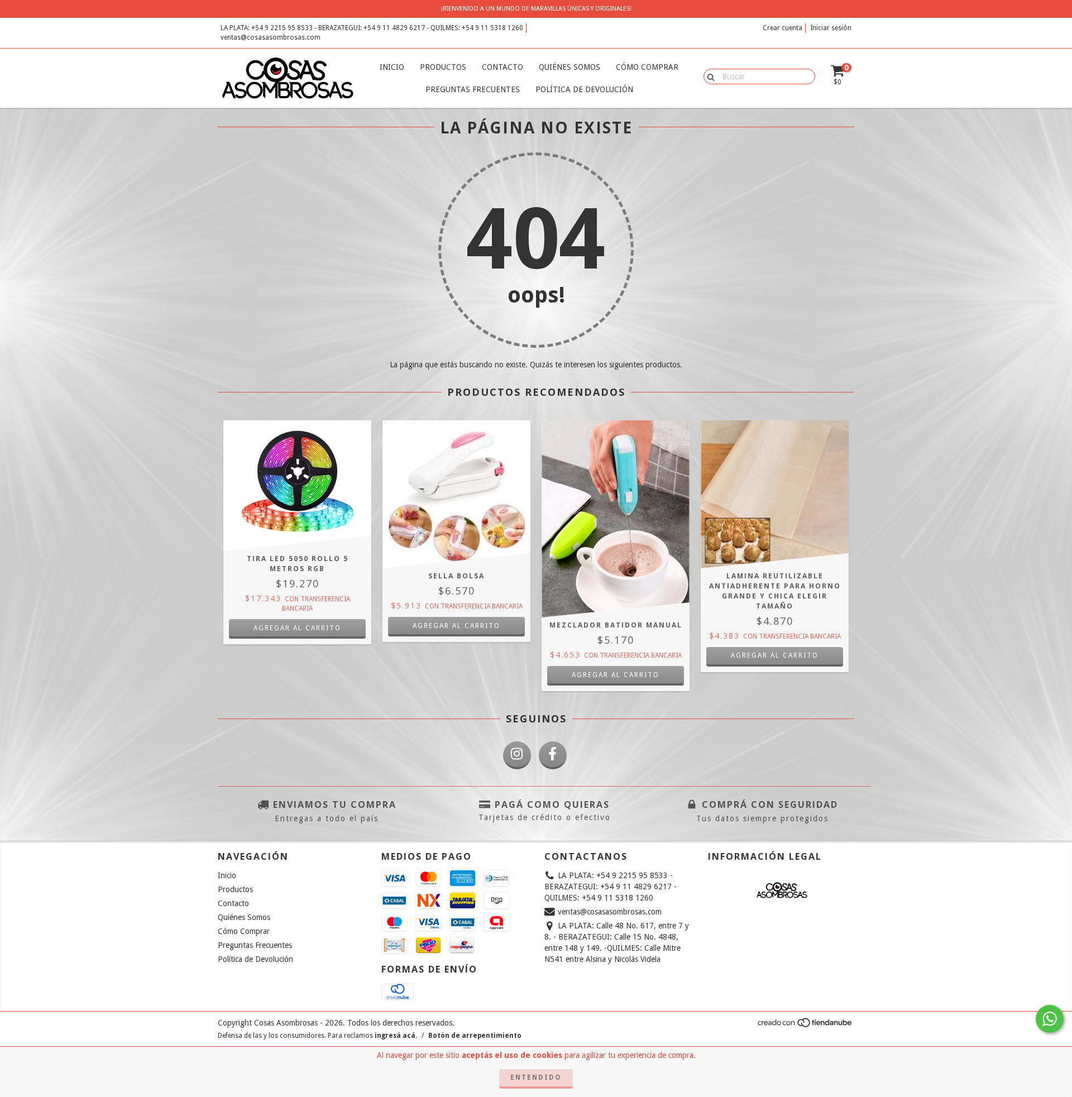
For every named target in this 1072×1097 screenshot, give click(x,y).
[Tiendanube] (805, 1026)
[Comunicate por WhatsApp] (1050, 1019)
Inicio (392, 67)
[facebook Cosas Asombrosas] (553, 755)
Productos (443, 67)
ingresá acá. (396, 1035)
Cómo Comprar (647, 67)
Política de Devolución (584, 89)
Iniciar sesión (830, 28)
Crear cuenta (782, 28)
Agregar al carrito (775, 655)
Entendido (536, 1077)
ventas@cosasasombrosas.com (270, 37)
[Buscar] (708, 75)
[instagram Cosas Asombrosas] (517, 755)
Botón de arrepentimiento (474, 1035)
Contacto (502, 67)
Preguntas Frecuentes (472, 89)
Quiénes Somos (569, 67)
